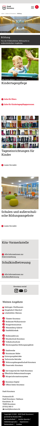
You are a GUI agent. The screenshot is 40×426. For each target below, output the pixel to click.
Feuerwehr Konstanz (14, 365)
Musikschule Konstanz (15, 339)
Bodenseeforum (12, 336)
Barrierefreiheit (9, 419)
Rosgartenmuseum (13, 324)
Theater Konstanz (13, 318)
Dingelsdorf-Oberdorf (13, 310)
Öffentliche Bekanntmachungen (18, 373)
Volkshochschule (13, 342)
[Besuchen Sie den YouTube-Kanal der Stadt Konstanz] (21, 290)
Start (2, 13)
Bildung (19, 13)
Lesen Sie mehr (10, 165)
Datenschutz (8, 424)
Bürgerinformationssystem (17, 376)
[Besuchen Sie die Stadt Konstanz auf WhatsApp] (25, 291)
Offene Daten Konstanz (15, 384)
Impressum (24, 422)
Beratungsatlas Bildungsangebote (19, 345)
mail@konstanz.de (12, 409)
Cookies (19, 424)
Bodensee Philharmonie (16, 321)
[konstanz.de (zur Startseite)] (8, 8)
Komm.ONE (17, 417)
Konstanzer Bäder (13, 353)
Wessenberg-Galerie (14, 327)
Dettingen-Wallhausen (14, 307)
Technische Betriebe (13, 359)
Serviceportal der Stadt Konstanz (19, 371)
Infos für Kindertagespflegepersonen (19, 104)
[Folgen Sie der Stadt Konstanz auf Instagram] (15, 291)
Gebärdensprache (10, 422)
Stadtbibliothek (12, 330)
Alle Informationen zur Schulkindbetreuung (12, 275)
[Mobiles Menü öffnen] (32, 7)
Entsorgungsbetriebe (13, 356)
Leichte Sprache (24, 419)
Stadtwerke (10, 350)
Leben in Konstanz (10, 13)
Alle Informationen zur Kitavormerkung (12, 255)
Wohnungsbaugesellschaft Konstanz (21, 362)
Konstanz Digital (12, 382)
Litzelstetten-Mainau (13, 313)
